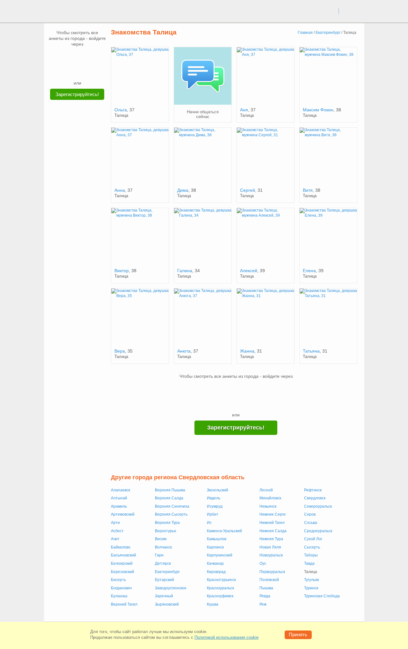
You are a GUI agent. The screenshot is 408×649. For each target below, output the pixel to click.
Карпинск (215, 547)
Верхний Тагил (124, 604)
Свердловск (314, 498)
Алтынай (119, 498)
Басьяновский (123, 555)
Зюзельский (217, 490)
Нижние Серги (272, 514)
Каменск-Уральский (224, 531)
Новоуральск (271, 555)
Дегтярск (163, 563)
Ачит (115, 539)
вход (331, 11)
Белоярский (122, 563)
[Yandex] (71, 70)
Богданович (121, 588)
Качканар (215, 563)
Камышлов (216, 539)
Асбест (117, 531)
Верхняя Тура (167, 522)
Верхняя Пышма (170, 490)
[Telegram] (83, 70)
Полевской (269, 580)
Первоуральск (272, 572)
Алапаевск (120, 490)
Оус (262, 563)
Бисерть (118, 580)
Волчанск (163, 547)
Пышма (266, 588)
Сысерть (312, 547)
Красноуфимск (220, 596)
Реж (262, 604)
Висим (160, 539)
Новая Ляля (270, 547)
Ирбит (212, 514)
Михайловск (270, 498)
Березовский (122, 572)
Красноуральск (220, 588)
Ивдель (213, 498)
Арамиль (119, 506)
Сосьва (310, 522)
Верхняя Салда (169, 498)
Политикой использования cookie (226, 637)
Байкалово (120, 547)
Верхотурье (165, 531)
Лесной (266, 490)
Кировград (216, 572)
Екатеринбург (167, 572)
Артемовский (123, 514)
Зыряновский (167, 604)
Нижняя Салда (273, 531)
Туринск (311, 588)
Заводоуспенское (170, 588)
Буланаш (119, 596)
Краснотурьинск (221, 580)
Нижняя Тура (271, 539)
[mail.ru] (77, 56)
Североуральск (318, 506)
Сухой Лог (313, 539)
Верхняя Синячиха (172, 506)
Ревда (264, 596)
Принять (298, 634)
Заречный (164, 596)
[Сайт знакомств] (67, 12)
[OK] (89, 56)
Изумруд (214, 506)
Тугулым (311, 580)
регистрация (351, 11)
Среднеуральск (318, 531)
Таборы (311, 555)
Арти (115, 522)
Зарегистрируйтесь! (77, 94)
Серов (310, 514)
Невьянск (267, 506)
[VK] (65, 56)
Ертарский (164, 580)
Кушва (212, 604)
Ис (209, 522)
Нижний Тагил (272, 522)
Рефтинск (313, 490)
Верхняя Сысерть (171, 514)
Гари (159, 555)
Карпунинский (219, 555)
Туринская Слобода (322, 596)
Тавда (309, 563)
